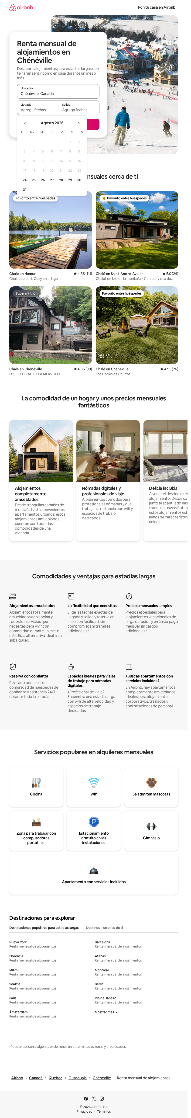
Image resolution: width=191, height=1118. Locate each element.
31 (24, 189)
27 (52, 180)
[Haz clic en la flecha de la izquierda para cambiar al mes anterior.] (25, 123)
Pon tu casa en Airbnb (156, 7)
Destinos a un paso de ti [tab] (104, 928)
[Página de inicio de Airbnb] (21, 7)
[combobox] (58, 93)
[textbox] (38, 110)
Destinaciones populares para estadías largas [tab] (44, 928)
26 (43, 180)
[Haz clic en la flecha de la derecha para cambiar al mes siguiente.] (78, 123)
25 (34, 180)
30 (79, 180)
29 (70, 180)
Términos (104, 1111)
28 (61, 180)
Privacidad (84, 1111)
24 (25, 180)
